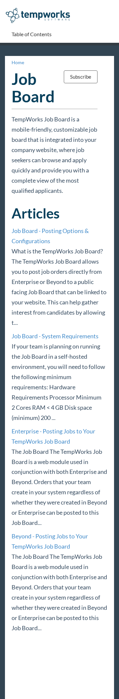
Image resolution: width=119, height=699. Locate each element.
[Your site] (40, 8)
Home (18, 62)
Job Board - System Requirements (55, 336)
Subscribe (80, 77)
